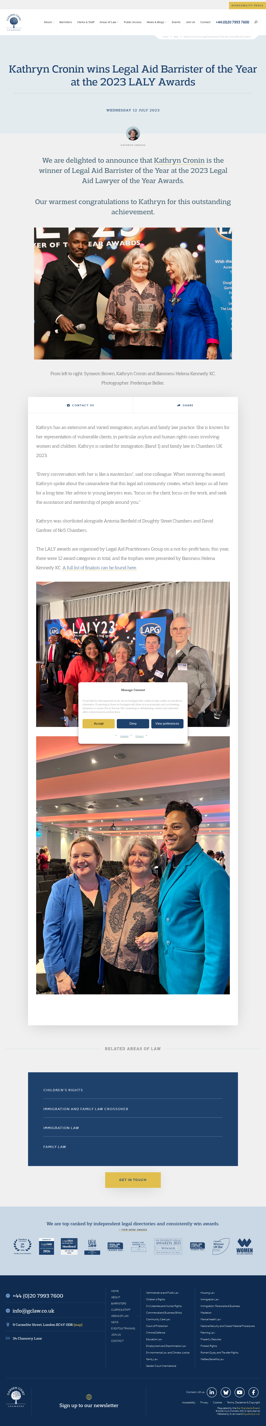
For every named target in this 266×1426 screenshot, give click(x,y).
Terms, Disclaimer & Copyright (243, 1402)
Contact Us (82, 405)
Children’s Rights (63, 1090)
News (114, 1322)
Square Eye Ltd (251, 1413)
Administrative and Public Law (162, 1292)
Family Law (54, 1147)
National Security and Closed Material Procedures (228, 1325)
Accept (98, 723)
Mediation (206, 1312)
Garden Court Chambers (14, 22)
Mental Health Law (211, 1319)
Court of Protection (157, 1325)
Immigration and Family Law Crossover (85, 1109)
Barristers (65, 22)
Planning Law (208, 1332)
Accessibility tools (248, 5)
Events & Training (123, 1328)
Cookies (124, 735)
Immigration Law (61, 1128)
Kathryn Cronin (179, 160)
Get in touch (133, 1180)
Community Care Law (158, 1319)
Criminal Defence (155, 1332)
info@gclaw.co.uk (33, 1311)
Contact (205, 22)
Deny (133, 723)
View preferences (167, 723)
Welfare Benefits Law (212, 1359)
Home (115, 1291)
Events (176, 22)
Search (256, 22)
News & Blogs (155, 22)
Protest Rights (209, 1345)
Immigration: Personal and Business (220, 1306)
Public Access (133, 22)
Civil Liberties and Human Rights (164, 1306)
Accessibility (189, 1402)
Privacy (139, 735)
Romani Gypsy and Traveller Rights (219, 1352)
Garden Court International (161, 1365)
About (48, 22)
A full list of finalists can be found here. (99, 567)
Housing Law (208, 1292)
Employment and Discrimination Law (166, 1345)
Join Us (190, 22)
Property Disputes (211, 1339)
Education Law (154, 1339)
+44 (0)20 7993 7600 (232, 22)
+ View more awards (133, 1229)
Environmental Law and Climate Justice (168, 1352)
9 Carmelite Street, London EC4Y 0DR (48, 1325)
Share (188, 405)
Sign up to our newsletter (88, 1405)
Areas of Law (108, 22)
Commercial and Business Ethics (164, 1312)
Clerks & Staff (85, 22)
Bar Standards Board (248, 1408)
